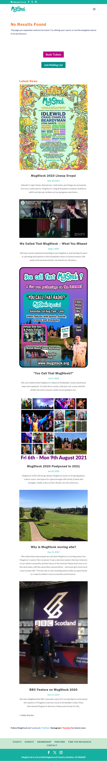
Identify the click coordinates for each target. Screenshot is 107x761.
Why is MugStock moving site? (53, 547)
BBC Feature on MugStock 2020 (53, 690)
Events (17, 742)
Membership (44, 742)
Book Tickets (53, 54)
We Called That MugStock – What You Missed (53, 244)
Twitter (45, 728)
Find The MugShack (79, 742)
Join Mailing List (53, 65)
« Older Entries (26, 715)
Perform (60, 742)
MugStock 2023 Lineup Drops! (53, 176)
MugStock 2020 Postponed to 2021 (53, 466)
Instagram (56, 728)
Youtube (66, 728)
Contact (52, 745)
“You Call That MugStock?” (53, 373)
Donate (29, 742)
